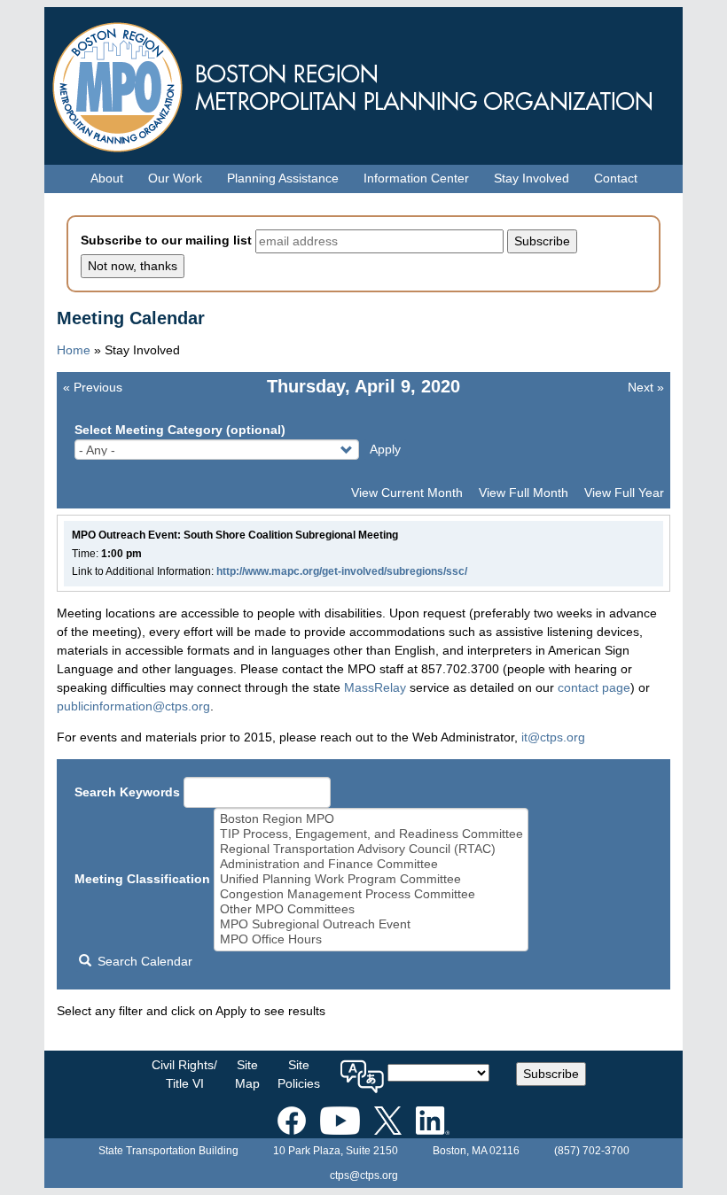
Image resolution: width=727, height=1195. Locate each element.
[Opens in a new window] (291, 1117)
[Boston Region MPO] (371, 818)
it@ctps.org (553, 737)
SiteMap (247, 1074)
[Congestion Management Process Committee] (371, 894)
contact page (594, 687)
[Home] (363, 83)
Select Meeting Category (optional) (179, 430)
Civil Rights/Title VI (184, 1074)
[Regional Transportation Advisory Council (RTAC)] (371, 849)
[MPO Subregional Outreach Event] (371, 924)
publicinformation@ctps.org (133, 706)
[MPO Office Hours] (371, 939)
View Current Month (407, 492)
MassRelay (375, 687)
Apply (385, 449)
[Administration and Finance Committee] (371, 864)
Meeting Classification (142, 879)
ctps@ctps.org (364, 1175)
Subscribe (551, 1074)
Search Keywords (127, 792)
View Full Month (523, 492)
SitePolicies (299, 1074)
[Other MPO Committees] (371, 909)
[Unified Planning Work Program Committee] (371, 879)
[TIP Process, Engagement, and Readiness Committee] (371, 834)
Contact (615, 178)
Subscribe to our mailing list (166, 240)
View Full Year (624, 492)
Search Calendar (143, 961)
